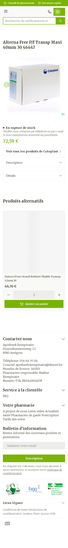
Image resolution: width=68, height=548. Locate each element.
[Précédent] (6, 85)
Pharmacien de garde (26, 415)
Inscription (34, 458)
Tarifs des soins (14, 419)
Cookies (27, 513)
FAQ (5, 396)
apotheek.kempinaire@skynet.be (39, 365)
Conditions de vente (15, 509)
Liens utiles (36, 411)
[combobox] (29, 20)
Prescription (50, 415)
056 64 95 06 (29, 361)
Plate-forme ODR (44, 513)
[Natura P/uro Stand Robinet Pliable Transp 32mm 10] (34, 242)
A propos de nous (15, 411)
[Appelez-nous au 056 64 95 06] (49, 12)
